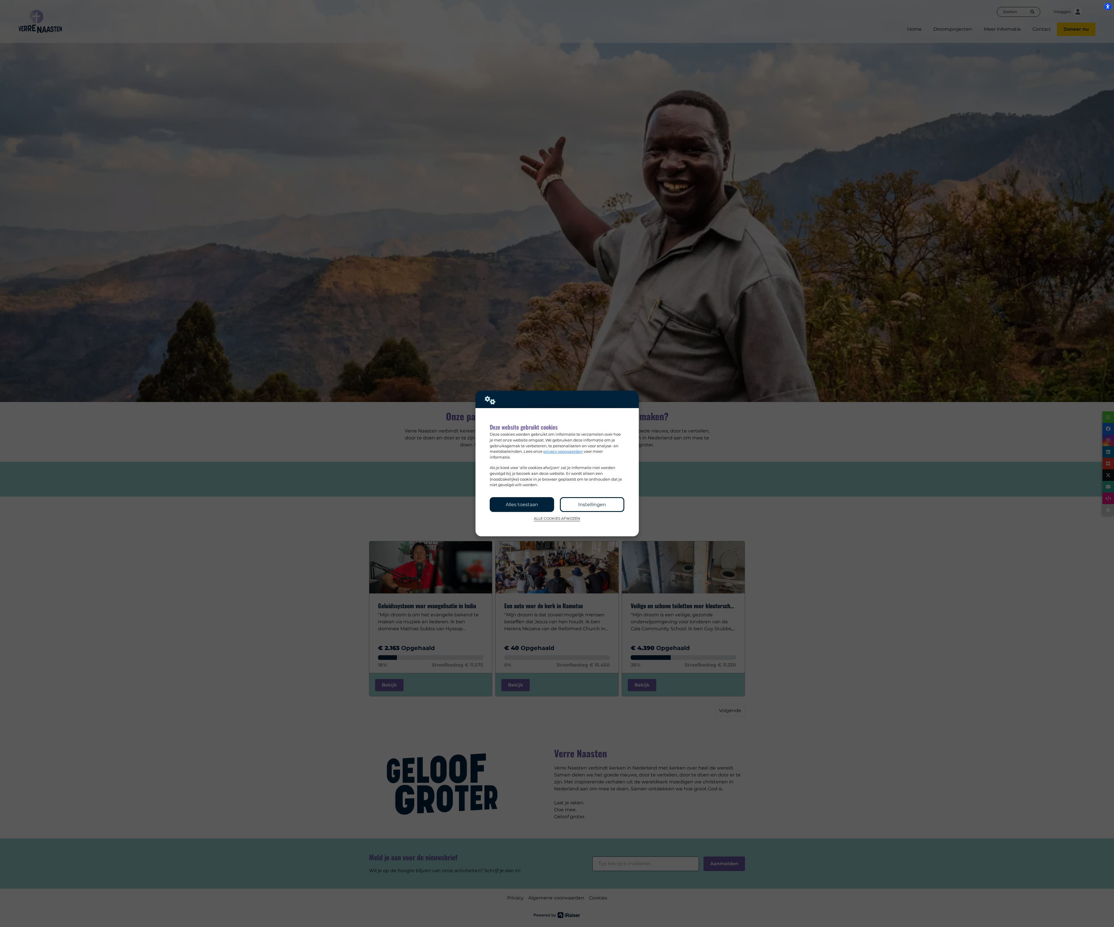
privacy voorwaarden (563, 451)
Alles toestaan (522, 504)
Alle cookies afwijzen (557, 519)
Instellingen (592, 504)
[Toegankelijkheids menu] (1107, 6)
